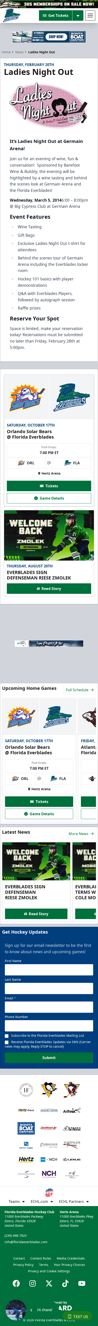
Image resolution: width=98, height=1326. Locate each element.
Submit (49, 1057)
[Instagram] (32, 1283)
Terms (43, 1264)
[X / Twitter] (49, 1283)
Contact (19, 1258)
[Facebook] (16, 1283)
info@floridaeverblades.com (26, 1242)
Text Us (80, 1316)
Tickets (51, 485)
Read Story (51, 588)
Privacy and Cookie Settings (49, 1271)
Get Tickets (58, 15)
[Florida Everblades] (11, 15)
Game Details (52, 498)
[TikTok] (65, 1283)
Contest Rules (40, 1258)
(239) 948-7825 (16, 1235)
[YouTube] (81, 1283)
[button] (32, 1310)
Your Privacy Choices (69, 1264)
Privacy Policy (23, 1264)
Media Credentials (71, 1258)
